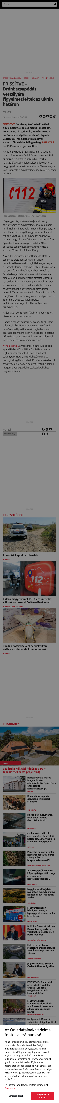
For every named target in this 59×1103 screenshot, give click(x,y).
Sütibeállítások (16, 1096)
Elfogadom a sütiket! (43, 1096)
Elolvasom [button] (10, 1088)
